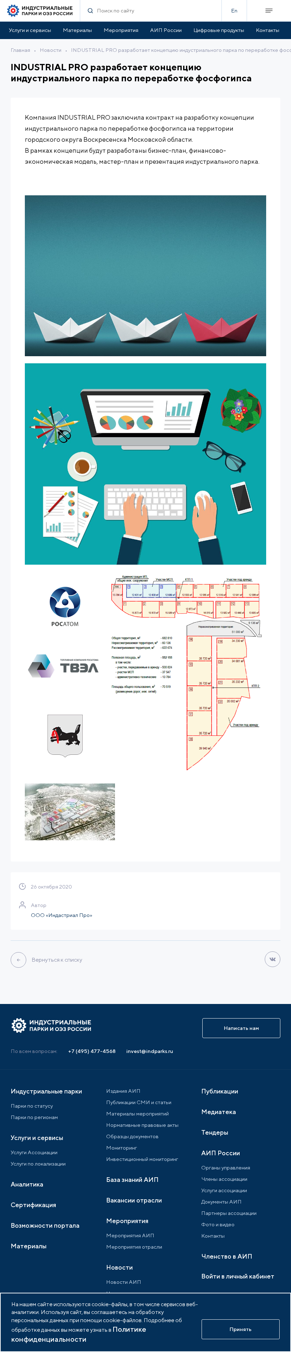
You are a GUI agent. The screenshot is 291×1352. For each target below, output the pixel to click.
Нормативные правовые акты (142, 1125)
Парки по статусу (32, 1106)
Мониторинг (121, 1148)
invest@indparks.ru (149, 1051)
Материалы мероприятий (137, 1114)
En (234, 10)
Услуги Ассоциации (34, 1152)
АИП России (166, 30)
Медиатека (218, 1111)
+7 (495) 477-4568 (92, 1051)
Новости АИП (123, 1282)
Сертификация (33, 1205)
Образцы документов (132, 1136)
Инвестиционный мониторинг (142, 1159)
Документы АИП (221, 1202)
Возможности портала (45, 1225)
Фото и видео (218, 1224)
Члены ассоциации (224, 1179)
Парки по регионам (34, 1117)
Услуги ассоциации (224, 1190)
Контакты (267, 30)
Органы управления (225, 1167)
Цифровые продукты (218, 30)
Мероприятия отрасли (134, 1247)
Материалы (77, 30)
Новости (50, 50)
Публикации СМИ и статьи (138, 1102)
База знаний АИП (132, 1179)
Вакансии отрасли (134, 1200)
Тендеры (214, 1132)
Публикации (219, 1091)
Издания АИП (123, 1091)
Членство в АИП (226, 1256)
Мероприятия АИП (130, 1235)
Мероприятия (121, 30)
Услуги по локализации (38, 1164)
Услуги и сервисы (30, 30)
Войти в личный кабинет (237, 1276)
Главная (20, 50)
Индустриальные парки (46, 1091)
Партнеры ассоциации (229, 1213)
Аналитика (27, 1184)
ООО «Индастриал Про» (61, 915)
